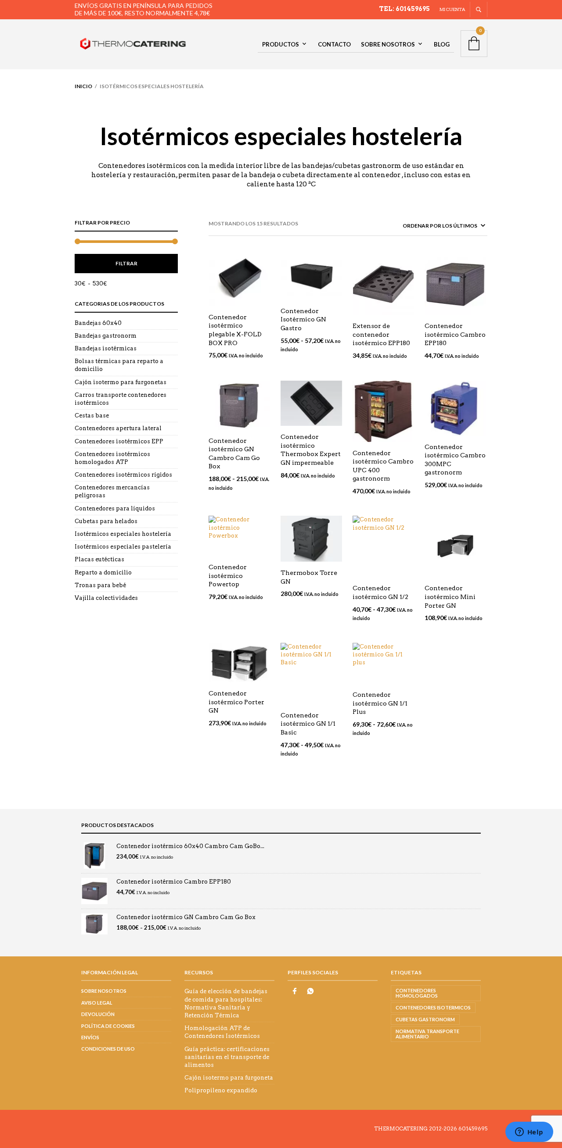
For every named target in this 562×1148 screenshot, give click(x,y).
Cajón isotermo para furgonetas (120, 382)
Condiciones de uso (108, 1049)
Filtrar (126, 263)
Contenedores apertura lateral (118, 428)
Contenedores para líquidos (115, 508)
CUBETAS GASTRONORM (425, 1019)
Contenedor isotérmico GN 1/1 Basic (308, 724)
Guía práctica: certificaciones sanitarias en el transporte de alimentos (227, 1057)
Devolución (98, 1014)
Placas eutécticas (99, 559)
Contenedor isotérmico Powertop (228, 575)
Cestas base (92, 415)
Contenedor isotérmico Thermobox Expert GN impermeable (311, 449)
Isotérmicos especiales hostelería (123, 534)
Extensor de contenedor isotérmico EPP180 (381, 334)
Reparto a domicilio (103, 572)
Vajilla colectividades (106, 598)
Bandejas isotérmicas (106, 348)
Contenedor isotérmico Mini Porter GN (450, 597)
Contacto (334, 44)
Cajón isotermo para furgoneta (228, 1077)
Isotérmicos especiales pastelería (123, 546)
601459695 (472, 1128)
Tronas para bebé (100, 585)
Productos (280, 44)
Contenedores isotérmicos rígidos (123, 474)
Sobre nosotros (388, 44)
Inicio (83, 86)
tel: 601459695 (404, 8)
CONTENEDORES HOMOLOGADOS (417, 993)
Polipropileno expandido (220, 1090)
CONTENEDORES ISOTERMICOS (433, 1007)
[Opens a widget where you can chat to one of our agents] (529, 1133)
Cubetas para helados (106, 521)
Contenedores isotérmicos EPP (119, 441)
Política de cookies (108, 1026)
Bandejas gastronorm (106, 335)
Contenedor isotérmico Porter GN (236, 702)
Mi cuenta (452, 9)
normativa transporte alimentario (427, 1033)
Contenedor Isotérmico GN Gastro (303, 319)
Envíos (90, 1037)
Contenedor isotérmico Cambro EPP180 (455, 334)
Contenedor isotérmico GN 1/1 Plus (380, 703)
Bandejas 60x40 (98, 323)
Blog (442, 44)
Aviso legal (96, 1002)
